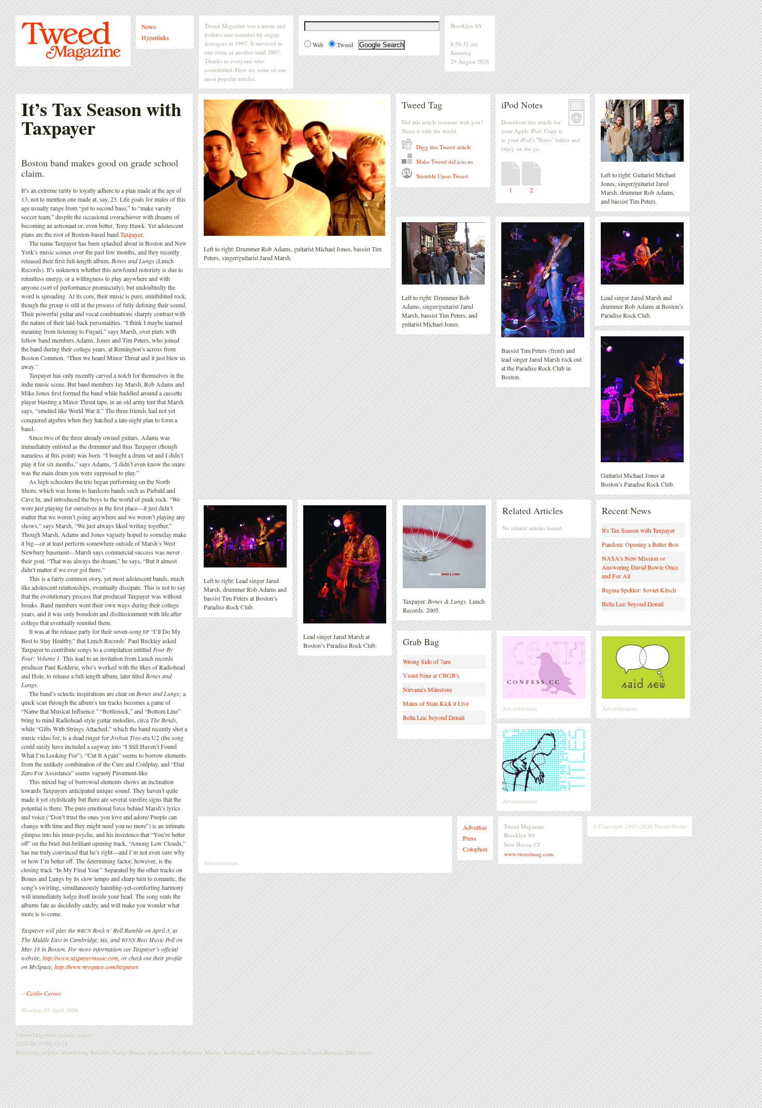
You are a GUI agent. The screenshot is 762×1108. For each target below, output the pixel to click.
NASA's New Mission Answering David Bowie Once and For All (640, 567)
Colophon (475, 849)
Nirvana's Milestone (427, 689)
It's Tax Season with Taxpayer (638, 530)
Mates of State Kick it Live (436, 703)
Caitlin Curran (43, 993)
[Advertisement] (325, 837)
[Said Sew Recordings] (643, 701)
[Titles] (543, 794)
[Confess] (543, 701)
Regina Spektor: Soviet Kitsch (639, 590)
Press (469, 838)
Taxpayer (131, 234)
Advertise (475, 827)
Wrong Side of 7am (426, 661)
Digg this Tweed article (443, 147)
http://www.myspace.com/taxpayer (96, 966)
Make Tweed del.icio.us (444, 161)
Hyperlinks (155, 37)
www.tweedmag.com (529, 854)
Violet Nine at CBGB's (431, 675)
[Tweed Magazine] (71, 58)
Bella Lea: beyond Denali (633, 604)
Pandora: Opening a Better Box (640, 544)
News (149, 26)
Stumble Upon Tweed (441, 176)
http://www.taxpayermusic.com (80, 958)
